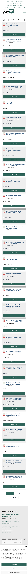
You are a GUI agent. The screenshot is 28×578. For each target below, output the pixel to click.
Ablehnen (14, 568)
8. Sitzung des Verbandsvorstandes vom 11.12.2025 (15, 56)
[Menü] (24, 12)
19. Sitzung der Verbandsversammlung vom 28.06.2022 (14, 430)
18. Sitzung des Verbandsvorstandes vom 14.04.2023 (14, 305)
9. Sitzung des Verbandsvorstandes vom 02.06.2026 (15, 24)
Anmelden (7, 7)
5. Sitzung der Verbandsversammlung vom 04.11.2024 (14, 149)
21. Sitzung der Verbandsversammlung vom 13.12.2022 (14, 367)
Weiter (14, 497)
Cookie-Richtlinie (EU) (18, 7)
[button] (26, 546)
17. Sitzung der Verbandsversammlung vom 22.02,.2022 (14, 477)
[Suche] (20, 12)
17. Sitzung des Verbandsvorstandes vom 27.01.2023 (14, 352)
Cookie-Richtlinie (5, 575)
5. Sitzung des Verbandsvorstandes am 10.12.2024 (15, 134)
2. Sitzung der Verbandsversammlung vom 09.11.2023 (14, 180)
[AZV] (11, 12)
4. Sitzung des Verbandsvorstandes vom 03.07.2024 (15, 165)
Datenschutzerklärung (15, 575)
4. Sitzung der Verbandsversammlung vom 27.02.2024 (14, 196)
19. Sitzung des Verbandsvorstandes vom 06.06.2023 (14, 289)
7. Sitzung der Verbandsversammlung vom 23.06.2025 (14, 87)
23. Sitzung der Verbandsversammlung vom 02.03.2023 (14, 321)
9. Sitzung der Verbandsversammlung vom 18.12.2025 (14, 40)
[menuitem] (14, 3)
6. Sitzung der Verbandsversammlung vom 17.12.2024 (14, 118)
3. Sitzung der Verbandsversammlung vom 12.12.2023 (14, 212)
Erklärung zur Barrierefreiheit (14, 5)
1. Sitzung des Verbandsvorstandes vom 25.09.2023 (15, 258)
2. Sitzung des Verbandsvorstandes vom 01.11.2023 (15, 243)
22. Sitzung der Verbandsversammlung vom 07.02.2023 (14, 336)
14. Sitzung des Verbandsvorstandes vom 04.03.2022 (14, 445)
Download (14, 34)
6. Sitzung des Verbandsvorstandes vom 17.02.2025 (15, 102)
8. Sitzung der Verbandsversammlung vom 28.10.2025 (14, 71)
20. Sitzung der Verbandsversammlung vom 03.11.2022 (14, 399)
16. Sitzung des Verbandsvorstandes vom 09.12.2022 (14, 383)
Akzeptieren (14, 564)
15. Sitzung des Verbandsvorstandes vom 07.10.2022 (14, 414)
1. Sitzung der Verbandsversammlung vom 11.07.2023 (14, 274)
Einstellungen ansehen (14, 572)
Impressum (23, 575)
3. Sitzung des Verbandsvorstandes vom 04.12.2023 (15, 227)
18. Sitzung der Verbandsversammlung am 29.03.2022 (14, 461)
